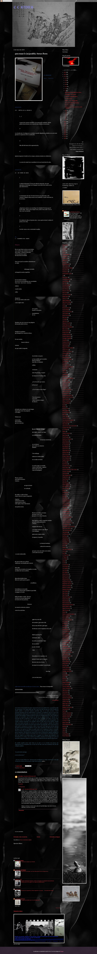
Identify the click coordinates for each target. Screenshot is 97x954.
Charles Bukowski (66, 422)
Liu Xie (63, 562)
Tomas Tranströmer (66, 688)
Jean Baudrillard (65, 511)
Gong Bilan (64, 340)
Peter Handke (65, 633)
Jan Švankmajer (65, 505)
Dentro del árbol (65, 442)
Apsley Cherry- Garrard (67, 397)
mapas (63, 728)
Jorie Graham (65, 313)
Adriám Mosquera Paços (67, 378)
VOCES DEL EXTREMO (20, 870)
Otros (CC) (64, 248)
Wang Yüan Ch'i (65, 703)
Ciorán (63, 305)
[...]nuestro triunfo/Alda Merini (71, 96)
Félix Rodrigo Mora (66, 475)
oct (66, 114)
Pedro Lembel (65, 629)
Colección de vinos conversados (69, 425)
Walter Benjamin (65, 300)
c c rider (23, 6)
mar (66, 82)
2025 (65, 136)
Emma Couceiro (65, 330)
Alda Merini (64, 321)
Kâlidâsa (64, 547)
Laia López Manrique (66, 549)
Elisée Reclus (65, 454)
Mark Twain (64, 595)
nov (66, 117)
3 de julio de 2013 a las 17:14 (30, 789)
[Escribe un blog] (27, 766)
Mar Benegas (65, 355)
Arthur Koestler (65, 399)
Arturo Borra (22, 767)
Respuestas (22, 786)
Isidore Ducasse (65, 501)
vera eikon (20, 776)
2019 (65, 130)
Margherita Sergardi (66, 581)
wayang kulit (65, 374)
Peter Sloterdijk (65, 636)
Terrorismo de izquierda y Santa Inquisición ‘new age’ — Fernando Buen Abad (37, 890)
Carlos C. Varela (65, 304)
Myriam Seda (65, 617)
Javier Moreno (65, 509)
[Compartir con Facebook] (29, 766)
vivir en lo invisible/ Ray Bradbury (72, 102)
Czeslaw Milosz (65, 427)
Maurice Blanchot (66, 606)
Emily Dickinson (65, 307)
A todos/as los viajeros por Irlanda (28, 861)
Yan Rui (64, 711)
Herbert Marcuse (66, 484)
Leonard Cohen (65, 353)
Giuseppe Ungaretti (66, 338)
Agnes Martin (65, 380)
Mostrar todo (58, 907)
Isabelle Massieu (66, 499)
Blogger (61, 951)
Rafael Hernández (66, 648)
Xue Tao (64, 370)
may (66, 86)
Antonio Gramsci (66, 391)
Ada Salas (64, 283)
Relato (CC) (65, 260)
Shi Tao (64, 673)
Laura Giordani (65, 281)
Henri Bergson (65, 482)
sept (66, 112)
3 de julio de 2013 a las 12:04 (29, 776)
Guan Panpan (65, 479)
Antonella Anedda (66, 285)
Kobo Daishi (65, 543)
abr (66, 84)
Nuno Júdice (65, 621)
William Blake (65, 705)
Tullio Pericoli (65, 690)
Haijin (65, 210)
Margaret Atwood (66, 579)
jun (66, 88)
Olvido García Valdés (67, 359)
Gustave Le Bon (65, 342)
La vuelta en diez (68, 98)
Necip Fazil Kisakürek (67, 619)
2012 (65, 74)
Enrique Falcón (65, 332)
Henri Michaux (65, 288)
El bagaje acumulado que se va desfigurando (30, 900)
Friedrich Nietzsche (66, 336)
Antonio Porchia (65, 393)
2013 (65, 76)
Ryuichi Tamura (65, 667)
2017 (65, 128)
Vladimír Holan (65, 701)
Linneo (63, 560)
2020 (65, 132)
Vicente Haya (65, 694)
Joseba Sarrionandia (66, 517)
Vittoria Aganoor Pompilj (67, 366)
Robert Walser (65, 663)
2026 (65, 138)
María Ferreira (65, 600)
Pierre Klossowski (66, 640)
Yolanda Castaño (66, 716)
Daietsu (64, 431)
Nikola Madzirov (65, 357)
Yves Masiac (65, 718)
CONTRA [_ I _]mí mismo (70, 94)
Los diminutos (65, 564)
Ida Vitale (64, 496)
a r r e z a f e (18, 889)
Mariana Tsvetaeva (66, 585)
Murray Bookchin (66, 616)
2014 (65, 121)
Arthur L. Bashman (66, 401)
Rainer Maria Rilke (66, 650)
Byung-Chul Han (66, 412)
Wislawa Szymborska (67, 707)
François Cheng (65, 471)
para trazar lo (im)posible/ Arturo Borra (73, 92)
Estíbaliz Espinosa (66, 334)
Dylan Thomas (65, 448)
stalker (63, 730)
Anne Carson (65, 385)
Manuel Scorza (65, 576)
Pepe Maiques (65, 361)
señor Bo (64, 372)
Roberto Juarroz (65, 364)
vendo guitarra (65, 733)
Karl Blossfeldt (65, 534)
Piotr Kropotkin (65, 642)
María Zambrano (66, 602)
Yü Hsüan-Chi (65, 720)
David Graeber (65, 437)
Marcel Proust (65, 577)
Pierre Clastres (65, 638)
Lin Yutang (64, 558)
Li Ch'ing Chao (65, 555)
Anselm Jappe (65, 387)
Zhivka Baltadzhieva (66, 724)
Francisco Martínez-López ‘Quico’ (69, 469)
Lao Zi (63, 553)
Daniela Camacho (66, 433)
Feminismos (65, 271)
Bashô (63, 404)
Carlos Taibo (65, 416)
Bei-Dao (64, 406)
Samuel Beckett (65, 669)
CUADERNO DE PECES (75, 211)
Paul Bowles (65, 623)
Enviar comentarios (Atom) (25, 839)
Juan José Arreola (66, 530)
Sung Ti (64, 676)
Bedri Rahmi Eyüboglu (67, 326)
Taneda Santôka (65, 682)
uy (62, 275)
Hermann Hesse (66, 486)
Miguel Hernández (66, 608)
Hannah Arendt (65, 344)
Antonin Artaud (65, 286)
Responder (20, 784)
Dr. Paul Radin (65, 444)
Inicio (38, 837)
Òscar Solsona (65, 735)
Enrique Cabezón (66, 456)
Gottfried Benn (65, 477)
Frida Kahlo (64, 473)
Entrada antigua (55, 837)
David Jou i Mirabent (66, 439)
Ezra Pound (65, 463)
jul (65, 90)
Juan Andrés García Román (68, 526)
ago (66, 110)
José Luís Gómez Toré (67, 522)
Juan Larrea (65, 532)
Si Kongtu (64, 319)
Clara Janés (65, 423)
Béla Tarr (64, 414)
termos (63, 732)
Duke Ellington (65, 446)
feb (66, 80)
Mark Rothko (65, 591)
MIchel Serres (65, 574)
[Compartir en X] (28, 766)
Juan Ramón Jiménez (67, 351)
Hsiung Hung (65, 492)
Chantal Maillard (65, 254)
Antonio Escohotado (66, 389)
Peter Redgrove (65, 635)
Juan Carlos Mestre (66, 528)
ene (66, 78)
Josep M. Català (65, 518)
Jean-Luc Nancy (66, 513)
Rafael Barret (65, 646)
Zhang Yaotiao (65, 722)
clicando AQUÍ (55, 700)
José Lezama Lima (66, 520)
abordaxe (64, 726)
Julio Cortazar (65, 266)
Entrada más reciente (20, 837)
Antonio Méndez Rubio (67, 267)
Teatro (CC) (64, 298)
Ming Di (64, 612)
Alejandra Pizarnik (66, 323)
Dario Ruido (65, 435)
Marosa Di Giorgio (66, 597)
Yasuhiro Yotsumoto (66, 713)
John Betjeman (65, 515)
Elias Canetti (65, 328)
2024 (65, 134)
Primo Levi (64, 363)
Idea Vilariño (65, 498)
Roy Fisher (64, 665)
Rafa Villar (64, 644)
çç (22, 789)
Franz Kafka (65, 277)
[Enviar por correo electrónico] (25, 766)
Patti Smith (64, 292)
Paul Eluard (64, 627)
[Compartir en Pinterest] (30, 766)
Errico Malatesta (65, 458)
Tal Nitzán (64, 678)
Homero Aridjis (65, 488)
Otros (63, 246)
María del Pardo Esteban (67, 604)
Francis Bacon (65, 467)
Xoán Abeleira (65, 709)
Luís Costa (64, 570)
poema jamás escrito (66, 273)
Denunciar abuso (18, 911)
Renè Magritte (65, 659)
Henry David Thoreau (67, 311)
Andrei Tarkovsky (66, 325)
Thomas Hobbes (66, 686)
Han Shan (64, 481)
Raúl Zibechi (65, 657)
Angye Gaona (65, 383)
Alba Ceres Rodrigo (66, 302)
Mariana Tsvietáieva (66, 587)
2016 (65, 125)
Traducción (64, 258)
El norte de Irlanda (19, 860)
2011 (65, 72)
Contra (63, 252)
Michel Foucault (65, 315)
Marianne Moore (65, 589)
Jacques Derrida (66, 503)
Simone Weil (65, 674)
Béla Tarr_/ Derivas (69, 104)
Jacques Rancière (66, 279)
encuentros (64, 256)
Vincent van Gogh (66, 695)
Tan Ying (64, 680)
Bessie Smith (65, 408)
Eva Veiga (64, 461)
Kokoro (64, 545)
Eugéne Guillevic (66, 460)
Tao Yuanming (65, 684)
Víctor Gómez (65, 368)
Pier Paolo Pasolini (66, 294)
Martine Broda (65, 598)
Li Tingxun (64, 557)
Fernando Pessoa (66, 465)
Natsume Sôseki (66, 290)
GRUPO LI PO (18, 879)
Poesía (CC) (65, 245)
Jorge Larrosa (65, 349)
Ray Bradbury (65, 654)
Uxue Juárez (65, 692)
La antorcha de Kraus (20, 898)
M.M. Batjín (64, 572)
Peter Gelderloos (66, 631)
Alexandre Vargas (66, 382)
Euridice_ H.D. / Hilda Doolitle (71, 100)
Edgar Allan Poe (65, 450)
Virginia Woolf (65, 699)
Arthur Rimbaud (65, 402)
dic (66, 119)
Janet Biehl (64, 507)
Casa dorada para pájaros (68, 420)
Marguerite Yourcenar (67, 583)
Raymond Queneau (66, 655)
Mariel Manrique (65, 264)
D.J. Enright (65, 429)
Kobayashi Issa (65, 541)
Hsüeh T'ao (64, 494)
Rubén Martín (65, 296)
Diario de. (64, 262)
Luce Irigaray (65, 568)
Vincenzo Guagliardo (66, 697)
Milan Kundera (65, 610)
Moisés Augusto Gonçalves (68, 614)
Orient (63, 250)
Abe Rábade (65, 376)
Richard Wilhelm (65, 661)
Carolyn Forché (65, 418)
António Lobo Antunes (67, 395)
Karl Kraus (64, 536)
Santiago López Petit (66, 671)
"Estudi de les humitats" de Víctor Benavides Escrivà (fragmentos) (34, 871)
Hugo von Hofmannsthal (67, 347)
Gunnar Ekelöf (65, 309)
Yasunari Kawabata (66, 714)
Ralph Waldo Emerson (67, 652)
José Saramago (65, 524)
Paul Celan (64, 625)
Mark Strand (65, 593)
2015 (65, 123)
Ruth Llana (64, 317)
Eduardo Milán (65, 452)
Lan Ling (64, 551)
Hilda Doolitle (65, 345)
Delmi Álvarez (65, 441)
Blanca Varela (65, 410)
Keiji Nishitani (65, 538)
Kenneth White (65, 539)
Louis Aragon (65, 566)
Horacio (64, 490)
